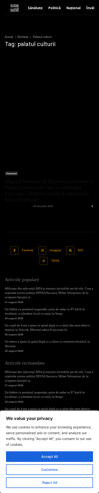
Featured (11, 173)
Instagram (55, 250)
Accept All (49, 456)
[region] (49, 452)
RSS (80, 250)
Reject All (49, 482)
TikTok (55, 260)
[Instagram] (42, 251)
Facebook (27, 250)
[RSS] (70, 251)
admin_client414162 (18, 206)
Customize (49, 469)
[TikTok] (44, 261)
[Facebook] (15, 251)
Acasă (9, 37)
